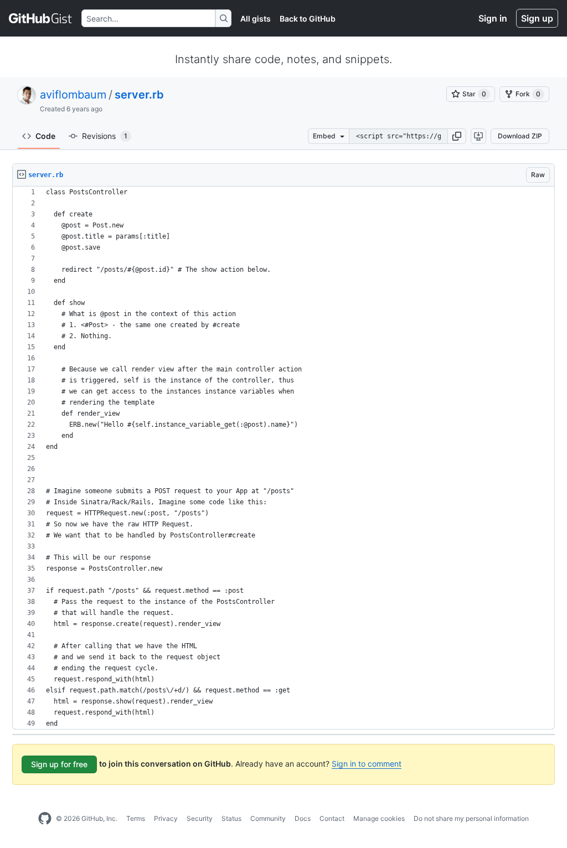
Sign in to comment (366, 763)
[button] (456, 136)
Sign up (537, 18)
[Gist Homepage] (41, 18)
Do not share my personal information (471, 818)
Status (231, 818)
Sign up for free (59, 764)
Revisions (104, 136)
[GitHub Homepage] (44, 818)
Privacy (166, 818)
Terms (135, 818)
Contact (331, 818)
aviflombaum (73, 94)
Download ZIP (520, 136)
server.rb (139, 94)
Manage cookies (379, 818)
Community (268, 818)
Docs (303, 818)
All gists (255, 18)
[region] (283, 458)
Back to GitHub (308, 18)
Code (45, 136)
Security (200, 818)
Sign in (492, 18)
